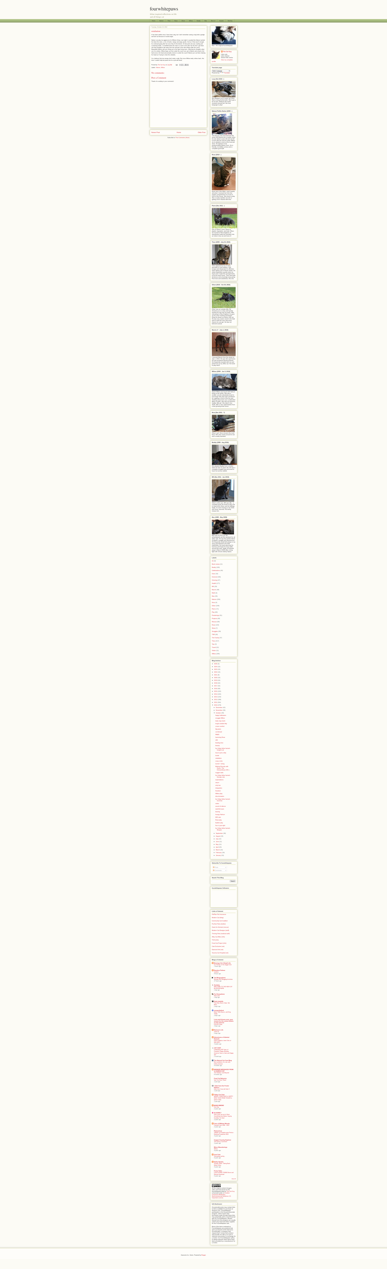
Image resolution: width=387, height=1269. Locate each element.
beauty (217, 745)
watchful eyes (219, 809)
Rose (175, 21)
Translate (227, 73)
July (217, 839)
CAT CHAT (217, 1048)
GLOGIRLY (217, 1113)
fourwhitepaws (164, 8)
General (214, 577)
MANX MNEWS (219, 1105)
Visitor (214, 650)
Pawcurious (218, 1131)
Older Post (201, 132)
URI (216, 740)
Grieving (214, 580)
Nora (213, 602)
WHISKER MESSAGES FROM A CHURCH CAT (223, 1070)
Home (153, 21)
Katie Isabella (218, 1001)
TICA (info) (215, 940)
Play (213, 612)
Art (213, 561)
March (218, 850)
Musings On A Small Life (222, 963)
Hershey (230, 21)
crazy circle (219, 761)
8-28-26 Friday (218, 1024)
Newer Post (155, 132)
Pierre (214, 609)
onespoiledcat (219, 1010)
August (218, 836)
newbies (216, 972)
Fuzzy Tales (218, 1171)
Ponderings (215, 615)
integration (218, 788)
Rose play (218, 820)
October (218, 713)
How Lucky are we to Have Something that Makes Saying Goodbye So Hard (223, 1116)
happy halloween (220, 715)
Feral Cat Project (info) (219, 943)
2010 (216, 705)
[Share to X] (184, 65)
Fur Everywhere (219, 994)
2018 (216, 683)
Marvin (214, 589)
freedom (218, 791)
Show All (234, 1178)
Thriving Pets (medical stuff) (221, 933)
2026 (216, 664)
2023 (216, 669)
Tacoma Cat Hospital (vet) (220, 953)
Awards (221, 21)
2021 (216, 675)
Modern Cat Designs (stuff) (220, 930)
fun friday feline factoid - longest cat (223, 749)
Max (205, 21)
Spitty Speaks (218, 1162)
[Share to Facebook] (186, 65)
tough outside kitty (221, 723)
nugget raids (219, 772)
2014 (216, 694)
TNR (213, 634)
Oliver (183, 21)
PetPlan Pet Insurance (219, 914)
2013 (216, 697)
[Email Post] (176, 65)
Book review (216, 564)
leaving (217, 811)
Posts (216, 867)
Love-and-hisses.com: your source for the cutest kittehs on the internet (224, 1021)
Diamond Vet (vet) (217, 949)
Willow (191, 21)
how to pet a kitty (220, 753)
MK (213, 586)
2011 (215, 702)
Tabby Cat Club (219, 1094)
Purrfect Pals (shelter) (219, 924)
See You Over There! (220, 1080)
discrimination (219, 796)
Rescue (214, 621)
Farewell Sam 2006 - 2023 (221, 1125)
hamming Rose (220, 737)
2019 (216, 680)
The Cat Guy (227, 51)
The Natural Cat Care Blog (223, 1060)
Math (213, 593)
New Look (217, 995)
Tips (213, 644)
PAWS (217, 734)
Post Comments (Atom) (182, 137)
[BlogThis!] (182, 65)
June (217, 841)
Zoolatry (217, 985)
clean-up (216, 1031)
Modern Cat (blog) (218, 917)
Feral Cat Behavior (220, 1078)
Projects (214, 618)
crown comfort (219, 726)
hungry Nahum (220, 814)
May (217, 844)
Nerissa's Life (218, 1030)
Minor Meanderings (220, 1147)
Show (213, 628)
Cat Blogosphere (220, 977)
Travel (214, 647)
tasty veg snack (220, 721)
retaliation (218, 758)
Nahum (161, 21)
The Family (215, 637)
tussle (217, 755)
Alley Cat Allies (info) (218, 937)
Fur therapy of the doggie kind (222, 964)
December (219, 707)
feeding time (219, 743)
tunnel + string (219, 764)
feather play (219, 823)
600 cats (218, 817)
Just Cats (217, 1154)
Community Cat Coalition (220, 921)
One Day (216, 1107)
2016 (216, 688)
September (219, 833)
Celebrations (216, 570)
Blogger (203, 1255)
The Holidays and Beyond (221, 1072)
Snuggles (215, 631)
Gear (213, 573)
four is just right (220, 825)
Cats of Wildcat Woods (222, 1123)
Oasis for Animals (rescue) (220, 927)
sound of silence (220, 806)
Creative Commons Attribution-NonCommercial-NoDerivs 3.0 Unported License (221, 1195)
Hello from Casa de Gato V (222, 1089)
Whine (216, 1149)
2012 (216, 699)
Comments (218, 870)
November (219, 710)
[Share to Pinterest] (188, 65)
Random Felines (219, 970)
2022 (216, 672)
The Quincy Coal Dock (220, 1141)
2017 (216, 686)
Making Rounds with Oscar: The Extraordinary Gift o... (222, 768)
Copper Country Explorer (222, 1140)
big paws (218, 729)
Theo (168, 21)
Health (214, 583)
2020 (216, 677)
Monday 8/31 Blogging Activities (223, 979)
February (219, 852)
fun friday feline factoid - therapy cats (223, 776)
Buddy (198, 21)
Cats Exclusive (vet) (218, 946)
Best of (213, 21)
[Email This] (180, 65)
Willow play (218, 793)
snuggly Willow (220, 718)
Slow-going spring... (219, 1156)
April (217, 847)
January (218, 855)
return (217, 782)
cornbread (218, 732)
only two (218, 785)
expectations (219, 780)
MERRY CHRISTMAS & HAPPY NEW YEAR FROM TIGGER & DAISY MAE (223, 1098)
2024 (216, 666)
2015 (216, 691)
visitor (217, 803)
